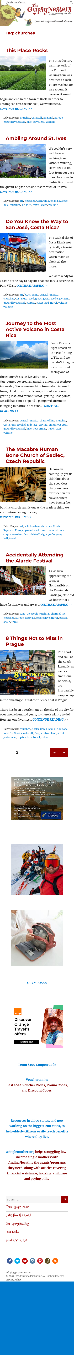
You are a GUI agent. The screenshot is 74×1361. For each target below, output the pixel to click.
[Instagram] (32, 1260)
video (44, 205)
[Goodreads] (47, 1260)
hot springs (39, 428)
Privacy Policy (13, 1279)
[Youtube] (24, 1260)
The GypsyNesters (17, 1207)
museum (15, 205)
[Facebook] (9, 1260)
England (48, 117)
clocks (35, 729)
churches (25, 117)
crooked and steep (27, 424)
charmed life (47, 420)
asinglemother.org (20, 1152)
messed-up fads (19, 534)
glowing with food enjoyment (52, 298)
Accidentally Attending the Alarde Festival (35, 558)
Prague (38, 733)
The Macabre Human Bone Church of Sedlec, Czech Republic (35, 455)
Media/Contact (16, 1240)
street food (42, 302)
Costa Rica (21, 298)
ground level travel (14, 121)
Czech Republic (49, 729)
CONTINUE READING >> (16, 108)
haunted (52, 530)
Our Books (12, 1232)
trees (58, 428)
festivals (30, 617)
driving (43, 424)
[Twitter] (17, 1260)
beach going (31, 294)
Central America (49, 294)
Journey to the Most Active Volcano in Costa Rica (35, 329)
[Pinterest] (39, 1260)
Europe (58, 117)
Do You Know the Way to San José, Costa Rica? (37, 224)
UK (43, 121)
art (21, 200)
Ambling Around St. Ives (36, 138)
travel (36, 121)
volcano (62, 302)
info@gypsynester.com (18, 1272)
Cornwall (36, 117)
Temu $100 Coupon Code (37, 1065)
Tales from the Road (18, 1215)
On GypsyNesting (17, 1224)
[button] (71, 3)
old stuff (26, 205)
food (31, 298)
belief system (32, 526)
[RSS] (54, 1260)
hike (29, 121)
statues (31, 302)
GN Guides (16, 733)
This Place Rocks (27, 50)
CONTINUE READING (48, 719)
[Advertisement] (37, 1318)
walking (50, 121)
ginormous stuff (58, 424)
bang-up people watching (35, 613)
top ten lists (25, 737)
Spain (6, 622)
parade (63, 617)
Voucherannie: (37, 1080)
